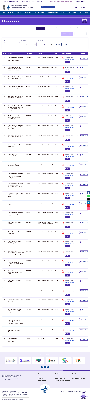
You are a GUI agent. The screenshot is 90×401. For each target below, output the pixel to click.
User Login (83, 7)
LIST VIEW (64, 34)
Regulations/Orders (63, 29)
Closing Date (41, 41)
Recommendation (51, 29)
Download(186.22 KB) (70, 243)
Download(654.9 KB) (69, 107)
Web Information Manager (78, 378)
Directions (74, 29)
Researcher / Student (14, 1)
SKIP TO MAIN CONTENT (55, 1)
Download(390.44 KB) (70, 233)
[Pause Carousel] (45, 367)
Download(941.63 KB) (70, 137)
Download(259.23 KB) (70, 175)
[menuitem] (3, 13)
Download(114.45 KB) (69, 69)
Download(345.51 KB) (70, 224)
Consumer (5, 1)
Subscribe (40, 378)
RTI (73, 376)
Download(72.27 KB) (69, 340)
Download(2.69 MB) (69, 146)
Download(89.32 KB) (69, 301)
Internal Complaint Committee (62, 380)
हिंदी (84, 1)
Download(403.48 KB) (70, 78)
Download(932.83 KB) (70, 156)
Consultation (41, 29)
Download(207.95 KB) (70, 330)
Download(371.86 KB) (70, 262)
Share (68, 62)
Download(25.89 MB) (69, 59)
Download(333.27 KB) (70, 272)
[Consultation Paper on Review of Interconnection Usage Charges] (77, 135)
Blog (39, 373)
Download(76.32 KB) (69, 311)
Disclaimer (74, 373)
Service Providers (26, 1)
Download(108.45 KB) (70, 185)
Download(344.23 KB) (70, 127)
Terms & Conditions (60, 378)
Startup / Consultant (37, 1)
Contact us (58, 373)
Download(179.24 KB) (70, 253)
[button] (73, 1)
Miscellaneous (83, 29)
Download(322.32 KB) (70, 117)
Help (56, 376)
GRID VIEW (78, 34)
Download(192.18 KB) (70, 165)
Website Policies (42, 380)
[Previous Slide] (42, 367)
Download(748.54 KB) (70, 214)
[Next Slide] (48, 367)
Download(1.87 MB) (69, 195)
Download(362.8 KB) (69, 204)
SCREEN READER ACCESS (66, 1)
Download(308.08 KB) (70, 98)
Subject (6, 41)
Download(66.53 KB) (69, 282)
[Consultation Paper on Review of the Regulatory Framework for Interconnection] (77, 96)
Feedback (40, 376)
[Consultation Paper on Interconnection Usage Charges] (77, 154)
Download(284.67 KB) (70, 320)
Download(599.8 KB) (69, 88)
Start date (23, 41)
